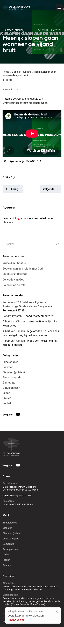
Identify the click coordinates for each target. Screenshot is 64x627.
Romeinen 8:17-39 (13, 310)
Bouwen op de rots (14, 285)
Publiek (7, 403)
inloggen (18, 218)
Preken (7, 398)
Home (6, 71)
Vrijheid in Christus (14, 263)
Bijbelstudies (10, 361)
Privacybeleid (16, 619)
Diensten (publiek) (21, 71)
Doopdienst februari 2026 (39, 316)
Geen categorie (12, 377)
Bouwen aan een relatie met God (23, 268)
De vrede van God (13, 279)
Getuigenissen (11, 387)
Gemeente (9, 382)
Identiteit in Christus (15, 274)
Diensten (8, 367)
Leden (6, 392)
